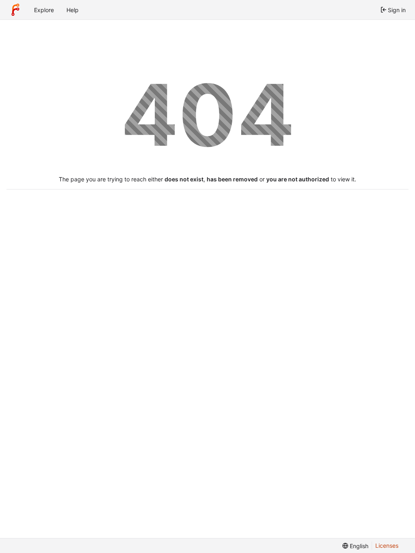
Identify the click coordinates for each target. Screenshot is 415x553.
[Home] (15, 9)
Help (72, 9)
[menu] (355, 545)
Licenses (386, 545)
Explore (44, 9)
